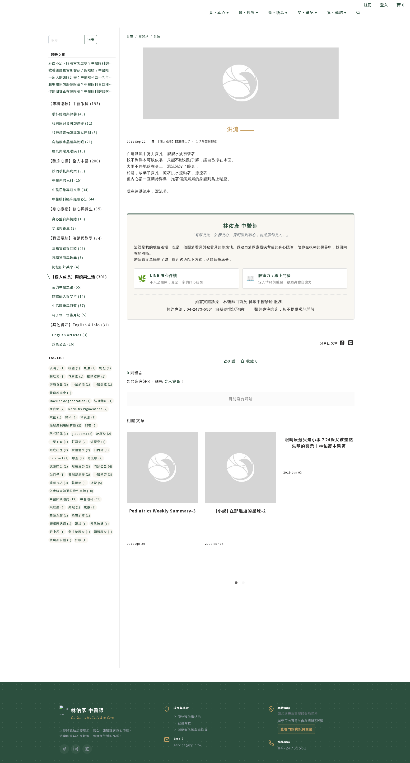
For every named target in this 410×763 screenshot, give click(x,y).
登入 (384, 5)
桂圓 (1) (74, 368)
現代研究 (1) (59, 433)
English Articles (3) (70, 334)
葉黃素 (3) (88, 417)
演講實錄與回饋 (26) (68, 248)
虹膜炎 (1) (98, 441)
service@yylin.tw (187, 745)
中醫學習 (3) (103, 474)
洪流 (157, 36)
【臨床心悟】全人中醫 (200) (74, 161)
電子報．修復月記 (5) (69, 314)
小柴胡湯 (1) (81, 384)
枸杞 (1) (105, 368)
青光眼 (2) (95, 458)
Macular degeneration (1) (70, 400)
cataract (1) (59, 458)
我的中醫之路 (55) (67, 286)
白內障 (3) (101, 450)
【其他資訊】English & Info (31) (78, 324)
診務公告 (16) (63, 343)
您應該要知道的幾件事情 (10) (71, 490)
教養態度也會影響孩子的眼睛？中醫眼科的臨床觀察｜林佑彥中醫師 (80, 70)
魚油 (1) (90, 368)
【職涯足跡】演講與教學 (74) (75, 238)
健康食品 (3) (59, 384)
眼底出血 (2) (59, 450)
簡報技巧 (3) (59, 482)
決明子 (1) (57, 368)
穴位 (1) (55, 417)
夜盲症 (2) (57, 409)
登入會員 (172, 381)
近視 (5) (96, 482)
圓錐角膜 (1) (59, 515)
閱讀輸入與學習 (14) (68, 296)
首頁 (130, 36)
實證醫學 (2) (81, 450)
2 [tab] (244, 583)
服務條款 (184, 723)
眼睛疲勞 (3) (81, 466)
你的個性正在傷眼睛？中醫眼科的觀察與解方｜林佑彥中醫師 (80, 91)
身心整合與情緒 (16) (68, 218)
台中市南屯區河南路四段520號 (300, 720)
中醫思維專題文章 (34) (70, 189)
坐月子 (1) (57, 474)
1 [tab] (237, 583)
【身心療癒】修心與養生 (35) (75, 209)
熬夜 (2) (91, 425)
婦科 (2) (71, 417)
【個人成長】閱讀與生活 (173, 141)
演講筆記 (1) (103, 400)
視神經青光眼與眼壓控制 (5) (74, 132)
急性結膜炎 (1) (79, 531)
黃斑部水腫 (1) (60, 540)
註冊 (368, 5)
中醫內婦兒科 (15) (67, 180)
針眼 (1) (81, 540)
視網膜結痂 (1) (60, 523)
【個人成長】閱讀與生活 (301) (79, 277)
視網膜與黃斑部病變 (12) (72, 123)
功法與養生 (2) (64, 228)
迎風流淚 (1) (99, 523)
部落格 (144, 36)
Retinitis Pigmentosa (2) (88, 409)
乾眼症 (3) (79, 482)
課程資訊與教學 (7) (67, 257)
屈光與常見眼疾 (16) (68, 150)
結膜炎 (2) (103, 433)
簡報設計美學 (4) (65, 266)
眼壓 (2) (78, 458)
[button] (219, 12)
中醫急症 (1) (103, 384)
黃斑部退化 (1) (60, 392)
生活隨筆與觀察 (206, 141)
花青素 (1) (76, 376)
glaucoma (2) (82, 433)
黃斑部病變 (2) (79, 474)
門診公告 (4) (103, 466)
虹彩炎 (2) (79, 441)
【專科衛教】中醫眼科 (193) (74, 103)
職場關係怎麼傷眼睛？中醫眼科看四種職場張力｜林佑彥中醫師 (80, 84)
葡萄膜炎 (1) (103, 531)
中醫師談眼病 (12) (63, 499)
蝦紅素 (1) (57, 376)
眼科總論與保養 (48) (68, 113)
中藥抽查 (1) (59, 441)
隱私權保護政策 (189, 716)
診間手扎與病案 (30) (68, 170)
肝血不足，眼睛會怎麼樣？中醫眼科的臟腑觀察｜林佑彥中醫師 (80, 63)
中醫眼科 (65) (90, 499)
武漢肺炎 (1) (59, 466)
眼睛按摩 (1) (96, 376)
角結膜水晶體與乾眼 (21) (72, 141)
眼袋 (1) (81, 523)
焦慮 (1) (90, 507)
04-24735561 (292, 748)
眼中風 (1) (57, 531)
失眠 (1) (74, 507)
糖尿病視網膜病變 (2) (65, 425)
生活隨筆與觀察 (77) (68, 305)
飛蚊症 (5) (57, 507)
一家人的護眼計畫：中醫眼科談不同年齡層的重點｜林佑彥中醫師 (80, 77)
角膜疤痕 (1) (81, 515)
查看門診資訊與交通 (296, 729)
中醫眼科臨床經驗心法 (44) (74, 198)
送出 (90, 39)
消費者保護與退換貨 (193, 729)
